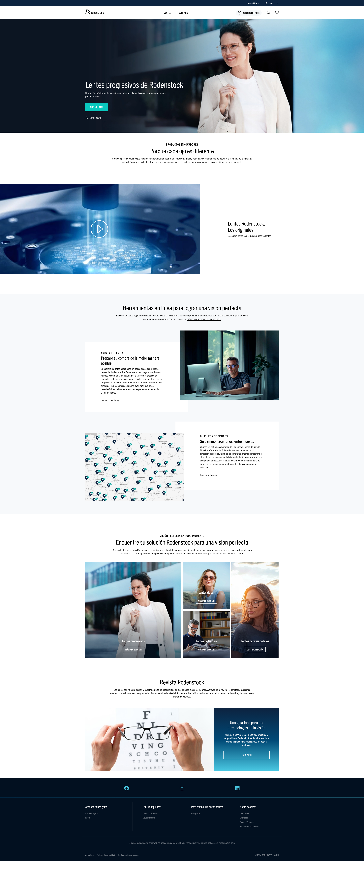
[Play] (100, 229)
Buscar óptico (207, 475)
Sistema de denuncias (249, 826)
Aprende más (96, 107)
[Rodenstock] (94, 13)
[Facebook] (126, 789)
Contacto (244, 817)
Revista (88, 817)
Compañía (183, 12)
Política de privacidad (106, 855)
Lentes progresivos (150, 813)
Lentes (167, 12)
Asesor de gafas (91, 813)
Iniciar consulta (108, 400)
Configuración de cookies (128, 855)
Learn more (246, 755)
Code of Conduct (247, 822)
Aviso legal (89, 855)
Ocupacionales (149, 817)
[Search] (268, 13)
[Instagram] (182, 789)
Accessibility (252, 3)
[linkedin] (237, 789)
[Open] (277, 12)
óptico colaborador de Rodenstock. (204, 318)
